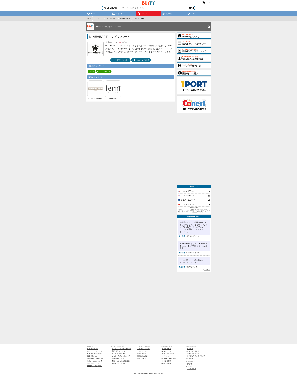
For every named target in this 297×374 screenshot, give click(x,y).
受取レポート (141, 358)
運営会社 (190, 358)
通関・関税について (118, 351)
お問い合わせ (166, 363)
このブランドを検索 (142, 60)
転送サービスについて (94, 363)
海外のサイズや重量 (118, 363)
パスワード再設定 (168, 354)
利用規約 (190, 349)
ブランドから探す (143, 351)
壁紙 (92, 71)
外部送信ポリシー (193, 354)
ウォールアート (105, 71)
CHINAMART (191, 369)
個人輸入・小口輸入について (121, 349)
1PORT (189, 364)
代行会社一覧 (141, 354)
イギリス (125, 42)
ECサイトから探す (143, 349)
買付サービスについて (94, 361)
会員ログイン (166, 351)
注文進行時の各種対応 (94, 366)
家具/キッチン (112, 42)
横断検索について (93, 356)
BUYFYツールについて (94, 351)
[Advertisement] (194, 149)
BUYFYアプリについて (94, 354)
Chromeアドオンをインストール (108, 27)
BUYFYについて (92, 349)
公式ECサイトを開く (122, 60)
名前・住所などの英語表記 (121, 361)
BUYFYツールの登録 (169, 358)
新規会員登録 (166, 349)
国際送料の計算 (142, 356)
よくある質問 (166, 361)
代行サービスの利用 (118, 358)
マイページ (165, 356)
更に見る (207, 270)
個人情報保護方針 (193, 351)
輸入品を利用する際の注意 (121, 356)
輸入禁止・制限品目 (118, 354)
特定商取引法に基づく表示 (196, 356)
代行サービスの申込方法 (95, 358)
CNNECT (190, 366)
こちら (195, 211)
